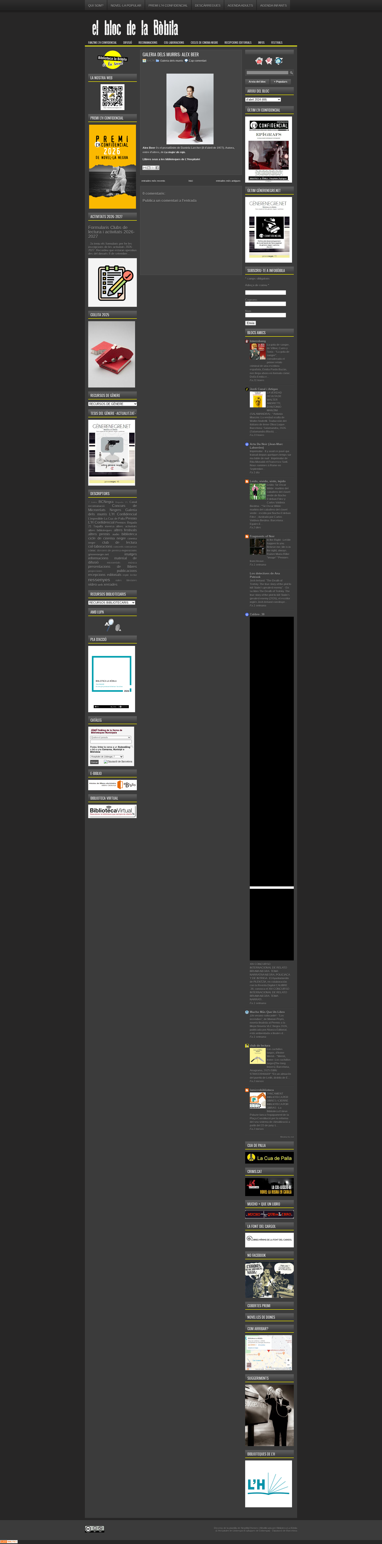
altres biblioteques (100, 530)
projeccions (95, 571)
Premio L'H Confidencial (112, 521)
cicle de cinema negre (107, 538)
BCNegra (106, 502)
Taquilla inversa (103, 526)
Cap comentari (197, 60)
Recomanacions (148, 42)
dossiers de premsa (109, 550)
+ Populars (280, 81)
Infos (261, 42)
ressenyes (99, 579)
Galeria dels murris (171, 60)
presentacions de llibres (112, 567)
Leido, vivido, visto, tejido (268, 481)
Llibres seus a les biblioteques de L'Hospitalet (171, 159)
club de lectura (119, 542)
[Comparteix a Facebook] (157, 168)
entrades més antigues (228, 180)
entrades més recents (153, 180)
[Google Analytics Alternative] (9, 1542)
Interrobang (258, 341)
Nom (248, 311)
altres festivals (125, 530)
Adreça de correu (257, 285)
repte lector (130, 575)
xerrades (110, 584)
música (132, 562)
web (100, 584)
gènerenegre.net (98, 554)
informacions (98, 558)
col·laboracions (100, 546)
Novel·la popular (126, 5)
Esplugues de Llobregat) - (258, 1530)
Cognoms (251, 300)
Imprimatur (256, 451)
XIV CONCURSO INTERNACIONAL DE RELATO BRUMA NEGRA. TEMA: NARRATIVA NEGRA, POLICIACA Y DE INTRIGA (270, 971)
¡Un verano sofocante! (263, 1015)
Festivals (277, 42)
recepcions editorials (104, 575)
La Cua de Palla (114, 518)
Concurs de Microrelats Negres (112, 508)
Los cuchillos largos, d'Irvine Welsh (275, 1053)
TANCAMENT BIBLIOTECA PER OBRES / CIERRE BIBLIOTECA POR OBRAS (277, 1100)
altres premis (99, 534)
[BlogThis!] (149, 168)
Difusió (127, 42)
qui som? (95, 5)
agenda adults (240, 5)
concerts (118, 546)
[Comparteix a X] (153, 168)
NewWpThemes (249, 1528)
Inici (191, 180)
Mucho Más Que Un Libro (267, 1012)
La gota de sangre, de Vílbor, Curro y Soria (278, 348)
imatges (130, 554)
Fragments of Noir (262, 536)
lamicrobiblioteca (262, 1090)
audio (115, 534)
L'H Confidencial (123, 514)
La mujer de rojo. (174, 152)
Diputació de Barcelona (284, 1530)
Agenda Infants (273, 5)
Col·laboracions (174, 42)
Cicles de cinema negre (204, 42)
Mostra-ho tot (287, 1137)
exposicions (129, 550)
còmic (92, 550)
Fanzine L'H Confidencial (102, 42)
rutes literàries (126, 580)
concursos (130, 546)
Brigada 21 (121, 502)
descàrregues (207, 5)
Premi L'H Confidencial (168, 5)
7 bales (92, 502)
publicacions (127, 571)
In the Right (274, 540)
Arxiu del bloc (257, 81)
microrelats (113, 562)
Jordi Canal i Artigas (264, 389)
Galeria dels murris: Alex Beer (171, 54)
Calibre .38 (257, 614)
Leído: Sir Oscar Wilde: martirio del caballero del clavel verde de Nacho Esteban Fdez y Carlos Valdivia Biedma (270, 495)
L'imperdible (95, 518)
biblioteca (129, 534)
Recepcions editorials (238, 42)
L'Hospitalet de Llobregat (229, 1530)
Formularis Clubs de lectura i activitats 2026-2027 (111, 232)
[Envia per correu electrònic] (144, 168)
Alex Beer (149, 147)
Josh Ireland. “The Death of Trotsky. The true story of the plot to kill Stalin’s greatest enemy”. (270, 584)
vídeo (92, 584)
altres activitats (126, 526)
